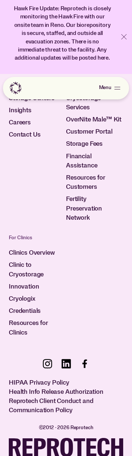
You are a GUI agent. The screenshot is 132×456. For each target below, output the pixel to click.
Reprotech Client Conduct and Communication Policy (51, 406)
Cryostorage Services (83, 103)
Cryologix (22, 299)
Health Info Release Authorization (56, 392)
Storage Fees (84, 144)
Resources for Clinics (28, 328)
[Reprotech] (15, 88)
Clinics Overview (32, 253)
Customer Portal (89, 131)
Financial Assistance (81, 161)
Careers (20, 122)
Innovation (24, 286)
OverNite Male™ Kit (93, 119)
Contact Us (24, 134)
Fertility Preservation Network (84, 208)
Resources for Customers (85, 182)
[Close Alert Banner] (124, 36)
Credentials (25, 311)
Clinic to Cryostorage (26, 270)
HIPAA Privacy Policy (39, 382)
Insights (20, 110)
